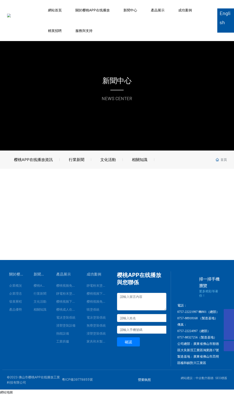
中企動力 (201, 378)
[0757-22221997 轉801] (229, 324)
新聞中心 (130, 10)
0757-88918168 (187, 318)
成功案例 (185, 10)
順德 (210, 378)
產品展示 (158, 10)
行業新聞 (76, 159)
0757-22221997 (187, 312)
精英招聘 (55, 31)
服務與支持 (84, 31)
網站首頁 (55, 10)
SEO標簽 (221, 378)
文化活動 (108, 159)
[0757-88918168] (229, 314)
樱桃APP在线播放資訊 (33, 159)
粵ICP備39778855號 (77, 379)
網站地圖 (6, 392)
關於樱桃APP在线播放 (92, 10)
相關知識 (139, 159)
